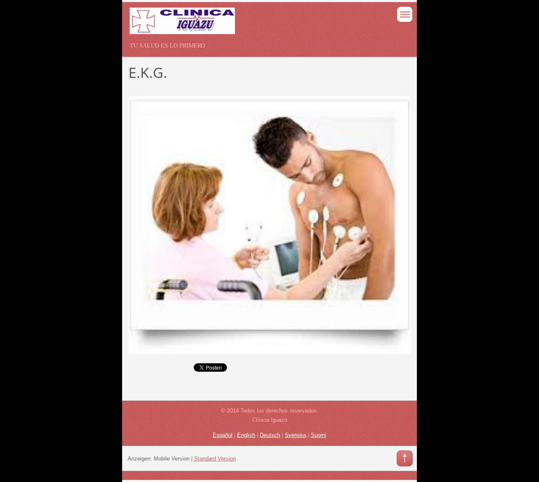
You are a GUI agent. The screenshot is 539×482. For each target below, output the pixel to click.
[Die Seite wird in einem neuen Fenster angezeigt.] (269, 224)
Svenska (295, 435)
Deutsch (270, 435)
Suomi (318, 435)
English (246, 435)
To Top (405, 458)
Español (222, 435)
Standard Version (215, 458)
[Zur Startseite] (241, 25)
